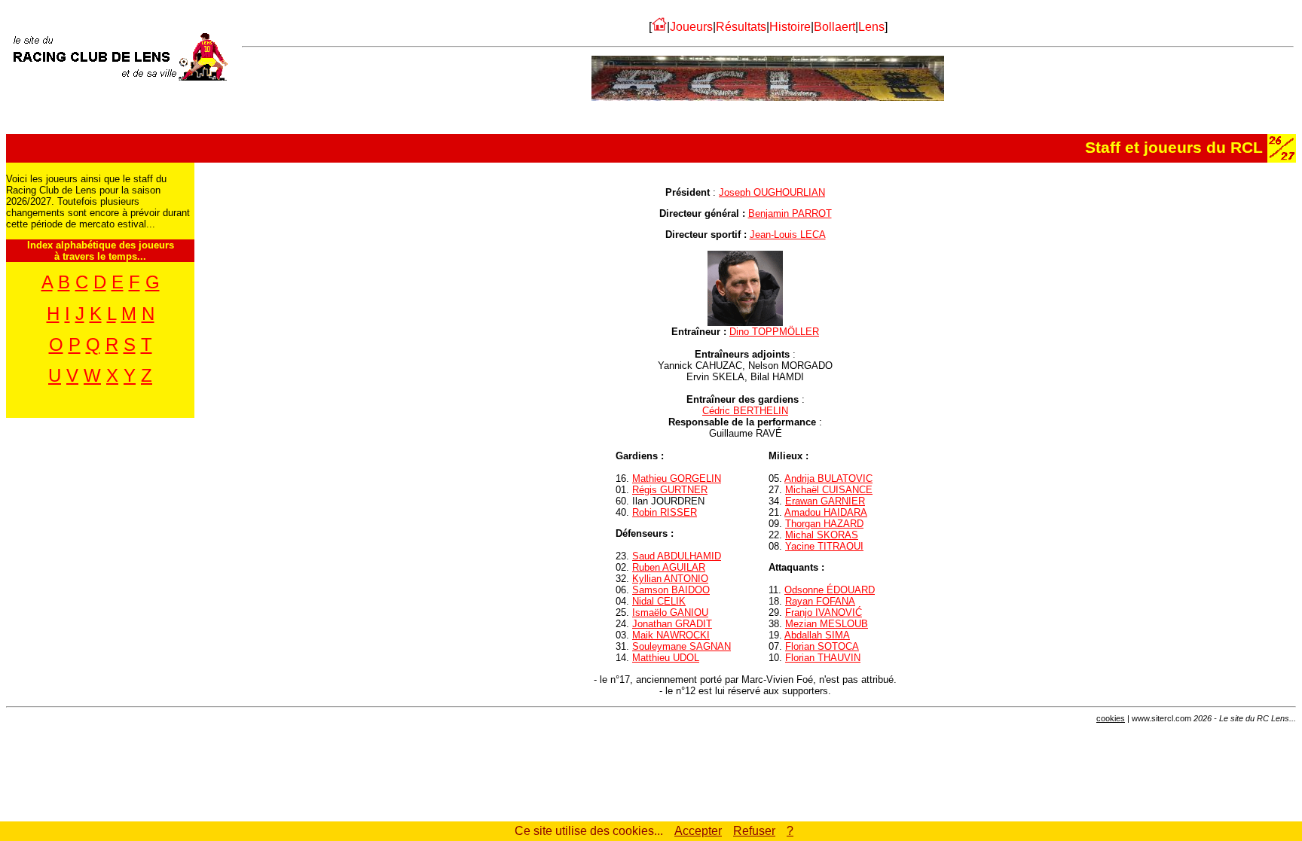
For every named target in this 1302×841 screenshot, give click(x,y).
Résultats (741, 26)
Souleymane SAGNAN (681, 646)
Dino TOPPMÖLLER (774, 331)
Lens (871, 26)
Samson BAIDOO (671, 590)
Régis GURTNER (670, 489)
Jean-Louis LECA (788, 234)
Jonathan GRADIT (672, 623)
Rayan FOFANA (820, 601)
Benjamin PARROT (790, 213)
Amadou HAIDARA (825, 512)
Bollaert (834, 26)
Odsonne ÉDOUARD (829, 590)
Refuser (754, 830)
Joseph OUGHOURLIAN (772, 192)
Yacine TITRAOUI (824, 546)
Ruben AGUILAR (668, 567)
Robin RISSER (664, 512)
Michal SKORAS (821, 535)
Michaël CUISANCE (829, 489)
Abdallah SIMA (817, 635)
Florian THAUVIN (822, 657)
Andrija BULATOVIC (828, 478)
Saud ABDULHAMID (676, 556)
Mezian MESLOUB (826, 623)
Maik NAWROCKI (671, 635)
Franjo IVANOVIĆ (823, 612)
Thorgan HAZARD (824, 523)
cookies (1110, 718)
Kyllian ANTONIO (670, 578)
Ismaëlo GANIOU (670, 612)
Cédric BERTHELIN (745, 410)
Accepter (698, 830)
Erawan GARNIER (825, 501)
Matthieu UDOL (665, 657)
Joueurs (691, 26)
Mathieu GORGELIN (676, 478)
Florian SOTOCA (822, 646)
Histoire (790, 26)
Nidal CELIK (659, 601)
